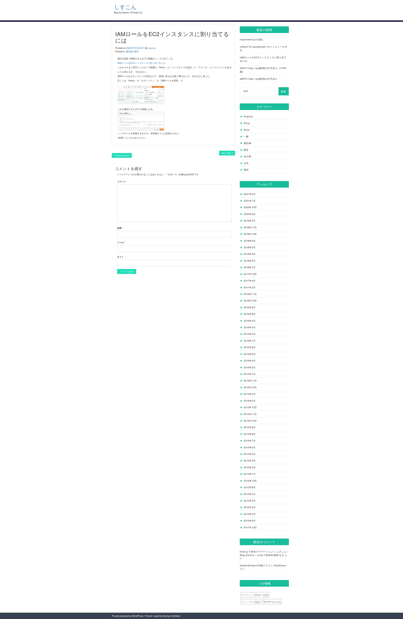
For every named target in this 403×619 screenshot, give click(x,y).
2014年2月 (249, 400)
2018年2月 (249, 260)
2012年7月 (249, 494)
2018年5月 (249, 247)
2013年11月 (250, 414)
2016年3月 (249, 334)
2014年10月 (250, 387)
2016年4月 (249, 327)
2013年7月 (249, 440)
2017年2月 (249, 287)
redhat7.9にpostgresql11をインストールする (263, 48)
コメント (121, 181)
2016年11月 (250, 294)
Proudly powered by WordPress (127, 615)
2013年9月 (249, 427)
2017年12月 (250, 274)
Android (248, 116)
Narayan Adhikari (171, 615)
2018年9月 (249, 240)
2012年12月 (250, 480)
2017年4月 (249, 280)
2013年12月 (250, 407)
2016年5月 (249, 320)
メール (121, 242)
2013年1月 (249, 474)
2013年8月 (249, 434)
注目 (246, 163)
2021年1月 (249, 200)
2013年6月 (249, 447)
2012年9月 (249, 487)
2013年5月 (249, 454)
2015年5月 (249, 354)
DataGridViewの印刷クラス (255, 565)
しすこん (125, 7)
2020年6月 (249, 214)
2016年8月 (249, 314)
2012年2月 (249, 520)
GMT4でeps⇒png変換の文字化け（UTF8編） (263, 69)
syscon (152, 48)
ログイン (246, 594)
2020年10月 (250, 207)
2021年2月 (249, 194)
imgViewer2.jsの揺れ (251, 39)
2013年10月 (250, 420)
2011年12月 (250, 527)
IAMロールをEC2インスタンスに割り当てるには (141, 62)
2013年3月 (249, 460)
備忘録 (129, 51)
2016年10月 (250, 300)
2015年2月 (249, 367)
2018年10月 (250, 234)
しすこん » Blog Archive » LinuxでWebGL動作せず (264, 553)
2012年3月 (249, 514)
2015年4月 (249, 360)
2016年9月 (249, 307)
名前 (120, 227)
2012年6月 (249, 500)
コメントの (250, 601)
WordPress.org (272, 601)
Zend (246, 129)
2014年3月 (249, 394)
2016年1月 (249, 340)
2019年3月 (249, 220)
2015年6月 (249, 347)
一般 (246, 136)
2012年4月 (249, 507)
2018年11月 (250, 227)
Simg (247, 123)
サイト (120, 256)
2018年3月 (249, 254)
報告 (136, 51)
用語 (246, 169)
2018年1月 (249, 267)
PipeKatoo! (280, 565)
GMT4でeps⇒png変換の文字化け (258, 78)
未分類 (247, 156)
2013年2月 (249, 467)
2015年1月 (249, 374)
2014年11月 (250, 380)
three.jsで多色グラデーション (256, 551)
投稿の (261, 594)
